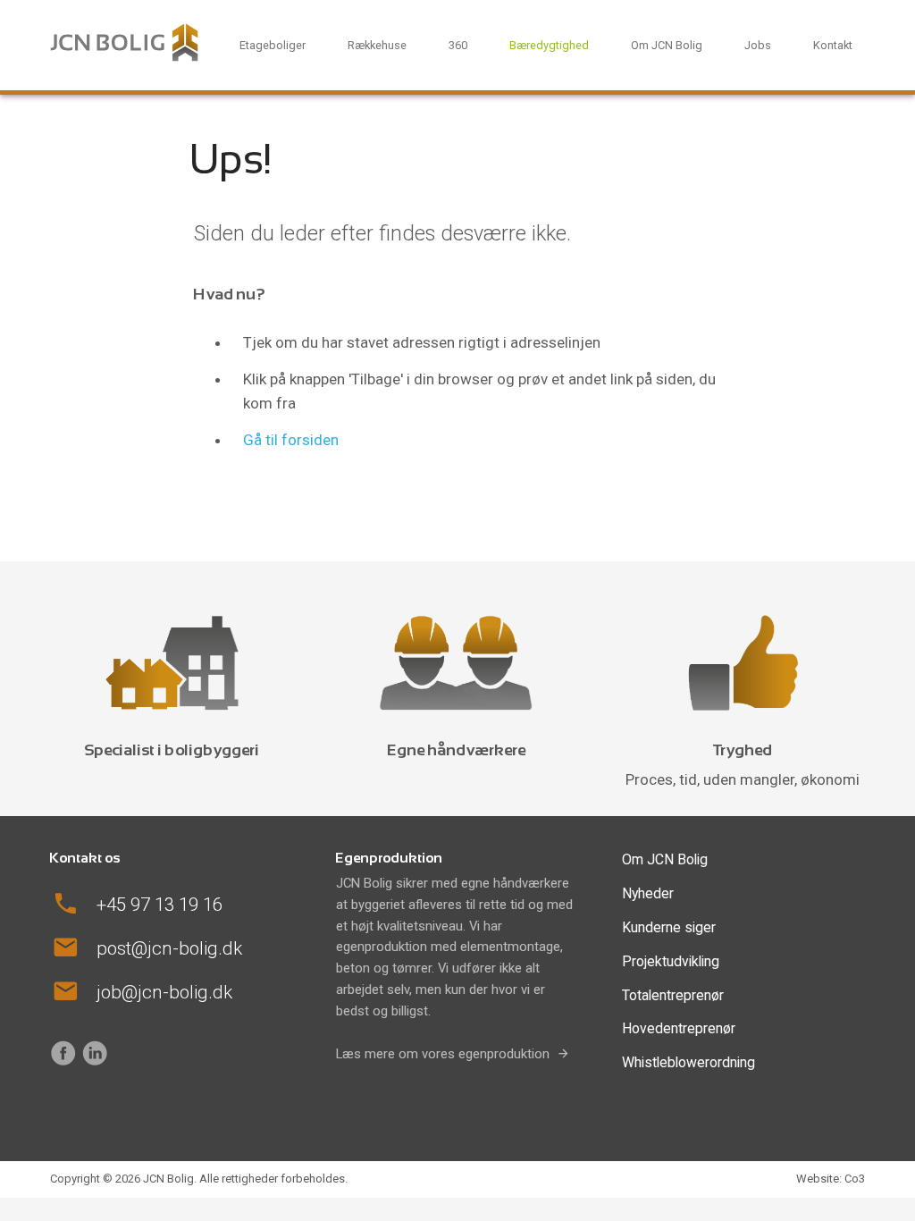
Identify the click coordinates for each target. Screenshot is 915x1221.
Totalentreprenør (673, 995)
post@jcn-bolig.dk (169, 948)
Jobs (757, 45)
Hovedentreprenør (678, 1028)
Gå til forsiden (291, 439)
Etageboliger (272, 45)
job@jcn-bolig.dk (164, 992)
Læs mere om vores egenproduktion (443, 1054)
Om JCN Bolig (666, 45)
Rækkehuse (377, 45)
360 (458, 45)
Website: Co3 (830, 1178)
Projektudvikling (670, 961)
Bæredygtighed (549, 45)
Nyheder (648, 893)
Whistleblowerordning (688, 1062)
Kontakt (832, 45)
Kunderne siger (669, 927)
